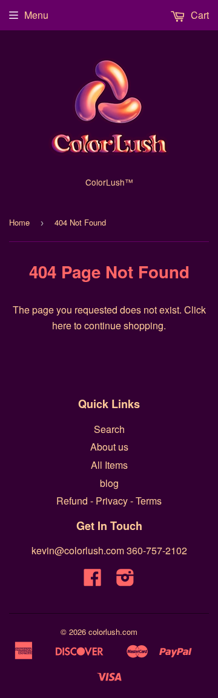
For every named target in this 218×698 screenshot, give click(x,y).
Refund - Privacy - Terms (109, 501)
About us (109, 447)
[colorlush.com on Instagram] (125, 581)
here (61, 325)
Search (109, 429)
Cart (198, 15)
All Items (109, 465)
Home (19, 222)
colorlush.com (112, 631)
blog (109, 483)
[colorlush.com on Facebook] (93, 581)
